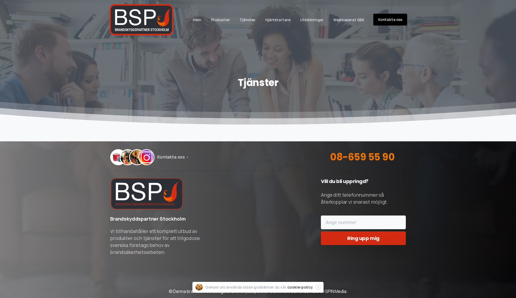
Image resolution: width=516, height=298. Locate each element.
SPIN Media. (336, 291)
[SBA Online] (137, 157)
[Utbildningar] (128, 157)
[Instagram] (146, 157)
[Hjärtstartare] (118, 157)
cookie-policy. (300, 287)
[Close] (318, 287)
